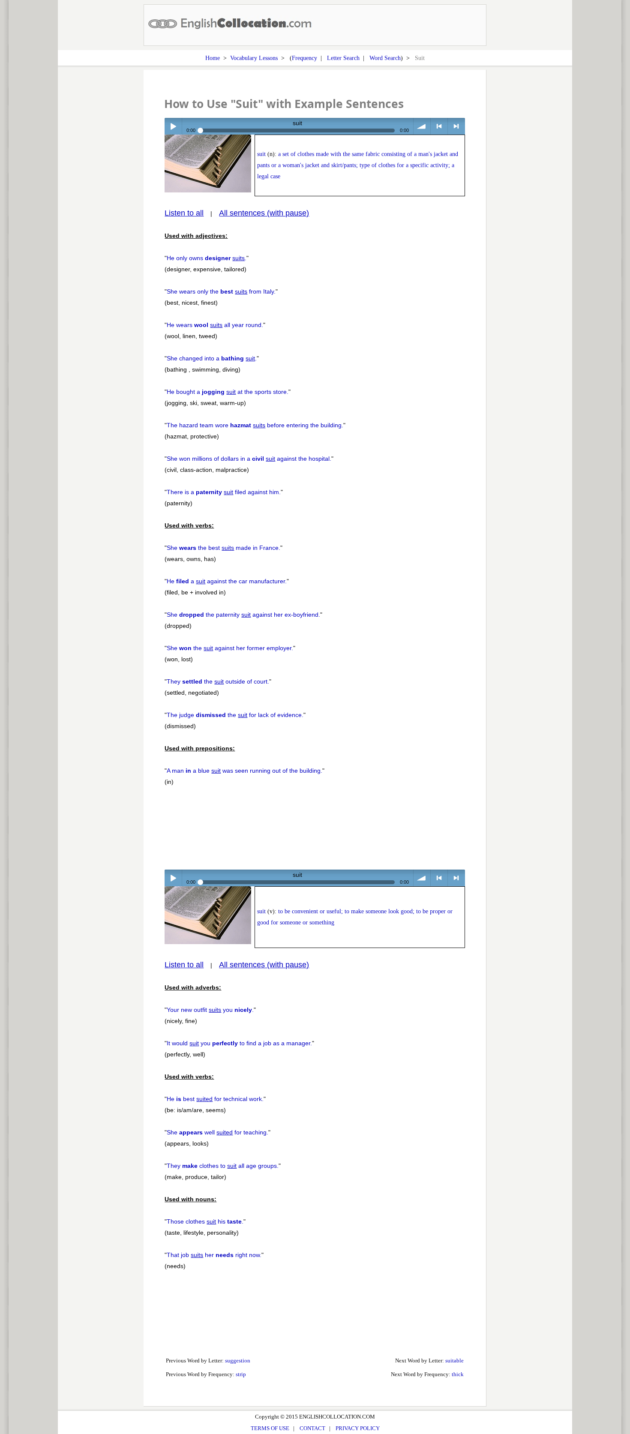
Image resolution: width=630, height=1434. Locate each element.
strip (241, 1374)
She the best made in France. (223, 547)
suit (261, 154)
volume (422, 126)
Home (212, 57)
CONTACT (312, 1428)
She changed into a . (212, 358)
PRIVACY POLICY (358, 1428)
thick (458, 1374)
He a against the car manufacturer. (227, 581)
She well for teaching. (217, 1132)
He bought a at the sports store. (227, 391)
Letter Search (343, 57)
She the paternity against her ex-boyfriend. (243, 614)
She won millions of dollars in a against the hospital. (249, 458)
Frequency (304, 57)
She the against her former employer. (230, 648)
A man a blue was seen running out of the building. (244, 770)
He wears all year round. (215, 324)
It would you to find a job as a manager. (239, 1043)
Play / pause (173, 126)
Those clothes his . (205, 1221)
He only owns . (206, 258)
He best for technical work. (215, 1098)
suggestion (237, 1360)
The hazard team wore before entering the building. (255, 425)
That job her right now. (214, 1254)
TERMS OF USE (270, 1428)
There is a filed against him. (224, 492)
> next (456, 126)
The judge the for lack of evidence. (235, 714)
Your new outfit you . (210, 1009)
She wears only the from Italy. (221, 291)
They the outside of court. (218, 681)
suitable (454, 1360)
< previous (439, 126)
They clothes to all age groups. (223, 1165)
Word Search (385, 57)
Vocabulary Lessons (254, 57)
